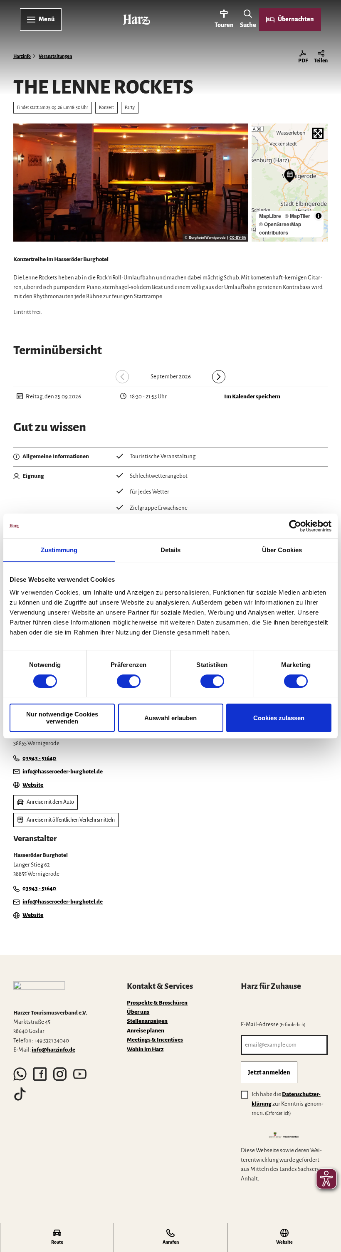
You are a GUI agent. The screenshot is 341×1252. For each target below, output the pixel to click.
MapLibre (270, 216)
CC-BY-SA (238, 238)
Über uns (138, 1012)
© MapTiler (297, 216)
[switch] (129, 681)
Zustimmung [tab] (59, 549)
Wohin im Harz (145, 1049)
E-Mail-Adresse (273, 1024)
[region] (290, 182)
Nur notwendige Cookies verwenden (62, 718)
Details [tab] (171, 549)
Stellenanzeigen (147, 1021)
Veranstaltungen (55, 56)
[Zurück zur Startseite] (136, 19)
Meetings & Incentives (155, 1040)
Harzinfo (22, 56)
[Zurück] (122, 376)
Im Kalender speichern (252, 396)
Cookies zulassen (278, 717)
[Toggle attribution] (319, 216)
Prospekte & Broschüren (157, 1003)
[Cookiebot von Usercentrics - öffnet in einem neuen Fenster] (295, 526)
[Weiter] (218, 376)
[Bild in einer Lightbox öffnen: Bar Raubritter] (130, 182)
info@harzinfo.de (53, 1050)
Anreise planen (145, 1030)
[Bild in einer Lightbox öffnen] (39, 991)
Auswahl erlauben (170, 717)
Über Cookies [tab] (282, 549)
